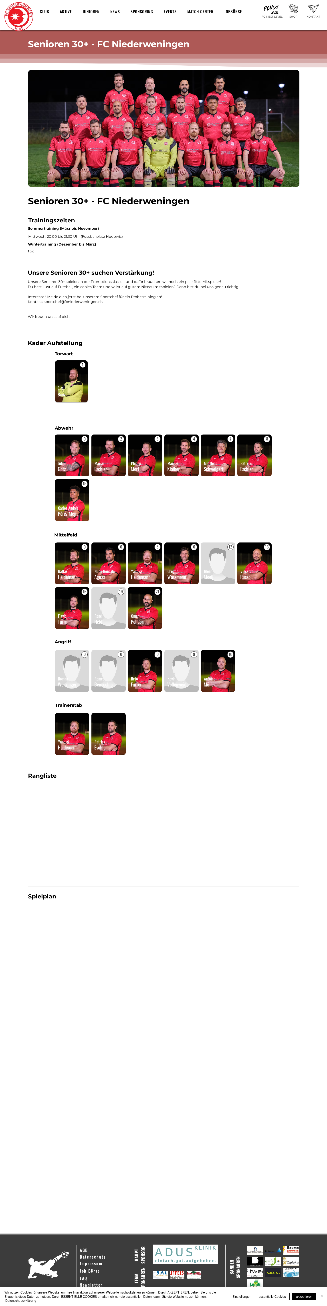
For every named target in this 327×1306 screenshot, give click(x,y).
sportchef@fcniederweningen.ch (73, 302)
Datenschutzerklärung (20, 1300)
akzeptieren (304, 1296)
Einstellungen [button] (241, 1296)
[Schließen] (321, 1296)
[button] (44, 11)
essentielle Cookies (272, 1296)
